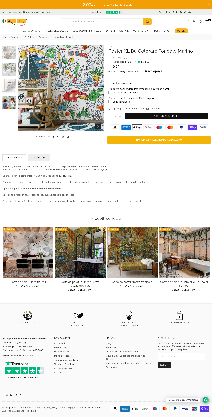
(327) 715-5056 (13, 12)
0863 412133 (19, 342)
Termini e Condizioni (65, 364)
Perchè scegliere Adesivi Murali (122, 351)
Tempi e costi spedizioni (66, 360)
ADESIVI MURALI (161, 31)
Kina (110, 46)
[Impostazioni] (194, 21)
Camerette (16, 37)
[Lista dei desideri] (200, 21)
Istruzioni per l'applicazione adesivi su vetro (128, 363)
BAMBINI (110, 31)
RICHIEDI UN (159, 140)
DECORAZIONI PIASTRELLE (86, 31)
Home (5, 37)
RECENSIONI (39, 157)
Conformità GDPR (63, 368)
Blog (108, 343)
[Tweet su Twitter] (54, 136)
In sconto (9, 229)
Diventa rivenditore (64, 347)
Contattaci (59, 343)
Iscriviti (164, 365)
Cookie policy (61, 372)
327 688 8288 (36, 350)
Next (101, 88)
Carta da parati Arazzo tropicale (132, 282)
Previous (21, 88)
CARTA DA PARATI (32, 31)
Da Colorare (30, 37)
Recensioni (112, 367)
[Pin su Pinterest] (58, 136)
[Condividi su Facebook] (49, 136)
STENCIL (124, 31)
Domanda (154, 108)
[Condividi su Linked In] (63, 136)
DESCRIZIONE (14, 157)
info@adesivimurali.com (38, 12)
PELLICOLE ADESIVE (57, 31)
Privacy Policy (61, 351)
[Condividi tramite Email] (67, 136)
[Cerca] (147, 21)
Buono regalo (113, 347)
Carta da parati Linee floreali (28, 282)
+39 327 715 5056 (23, 346)
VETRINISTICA (140, 31)
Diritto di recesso (63, 356)
